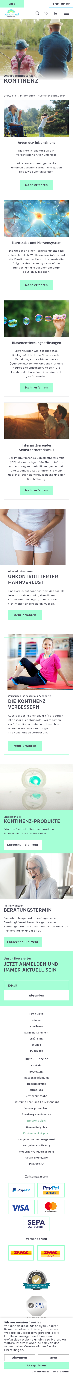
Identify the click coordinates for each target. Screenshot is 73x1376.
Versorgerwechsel (36, 1108)
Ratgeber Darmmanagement (36, 1139)
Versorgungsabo (37, 1096)
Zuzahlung (36, 1090)
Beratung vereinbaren (36, 1114)
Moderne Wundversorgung (36, 1151)
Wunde (36, 1044)
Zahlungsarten (36, 1176)
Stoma (36, 1020)
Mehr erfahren (36, 185)
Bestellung (36, 1071)
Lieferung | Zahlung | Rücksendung (37, 1102)
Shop (12, 3)
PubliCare (36, 1050)
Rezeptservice (36, 1084)
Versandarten (36, 1239)
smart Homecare (36, 1157)
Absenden (36, 995)
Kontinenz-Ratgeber (36, 1133)
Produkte (36, 1014)
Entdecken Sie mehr (23, 844)
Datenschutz (40, 1371)
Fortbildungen (60, 3)
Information (36, 1121)
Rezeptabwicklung (36, 1077)
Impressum (61, 1371)
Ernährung (37, 1038)
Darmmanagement (36, 1032)
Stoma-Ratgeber (36, 1127)
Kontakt (36, 1065)
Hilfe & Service (36, 1059)
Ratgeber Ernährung (36, 1145)
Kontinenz (36, 1026)
